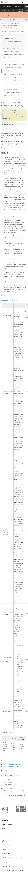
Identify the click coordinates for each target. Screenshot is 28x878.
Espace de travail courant (8, 764)
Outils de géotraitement (16, 23)
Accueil (4, 10)
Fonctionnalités (18, 6)
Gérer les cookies (7, 866)
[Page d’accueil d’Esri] (4, 2)
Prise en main (9, 10)
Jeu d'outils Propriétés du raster (11, 29)
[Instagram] (21, 810)
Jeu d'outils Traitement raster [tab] (11, 44)
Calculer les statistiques (9, 71)
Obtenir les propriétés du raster (12, 92)
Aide (14, 10)
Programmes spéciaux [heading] (7, 832)
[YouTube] (24, 810)
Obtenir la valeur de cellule (11, 89)
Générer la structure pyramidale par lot (13, 54)
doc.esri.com (12, 16)
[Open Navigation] (26, 2)
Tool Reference (5, 23)
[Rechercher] (22, 2)
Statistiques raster (21, 764)
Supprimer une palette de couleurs (12, 77)
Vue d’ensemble (7, 6)
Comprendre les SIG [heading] (7, 824)
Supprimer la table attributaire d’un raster (14, 80)
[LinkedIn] (24, 807)
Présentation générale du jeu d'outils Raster (13, 31)
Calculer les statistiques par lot (11, 58)
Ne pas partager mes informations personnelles (14, 871)
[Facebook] (17, 807)
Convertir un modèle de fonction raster (13, 74)
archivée (21, 111)
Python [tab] (15, 300)
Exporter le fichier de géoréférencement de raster (15, 85)
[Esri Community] (17, 810)
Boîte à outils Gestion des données (11, 25)
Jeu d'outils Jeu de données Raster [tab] (12, 41)
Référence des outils (20, 10)
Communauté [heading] (5, 820)
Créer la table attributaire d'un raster (13, 67)
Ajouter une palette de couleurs (12, 51)
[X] (21, 807)
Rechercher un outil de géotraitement (14, 795)
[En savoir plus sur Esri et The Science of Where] (5, 810)
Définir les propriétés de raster (11, 95)
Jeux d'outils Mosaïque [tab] (9, 35)
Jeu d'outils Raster (7, 27)
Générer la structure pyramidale (12, 61)
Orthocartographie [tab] (8, 38)
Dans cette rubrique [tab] (7, 124)
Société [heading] (3, 828)
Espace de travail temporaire (9, 766)
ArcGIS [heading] (3, 817)
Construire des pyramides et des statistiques (15, 64)
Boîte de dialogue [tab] (6, 300)
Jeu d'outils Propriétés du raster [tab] (11, 48)
